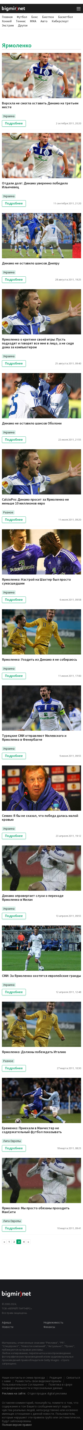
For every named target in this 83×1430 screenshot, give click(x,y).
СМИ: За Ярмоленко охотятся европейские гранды (41, 975)
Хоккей (7, 21)
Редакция (55, 1377)
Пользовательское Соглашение (23, 1384)
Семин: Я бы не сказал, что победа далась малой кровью (40, 817)
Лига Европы (12, 1141)
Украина (8, 116)
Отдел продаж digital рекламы (47, 1393)
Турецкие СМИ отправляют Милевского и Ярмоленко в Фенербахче (34, 737)
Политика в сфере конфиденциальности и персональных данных (37, 1386)
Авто (44, 21)
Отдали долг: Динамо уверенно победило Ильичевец (35, 185)
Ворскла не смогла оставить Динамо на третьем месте (40, 105)
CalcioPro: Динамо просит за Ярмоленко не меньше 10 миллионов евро (35, 501)
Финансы (49, 1327)
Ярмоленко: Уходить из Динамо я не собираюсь (39, 659)
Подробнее (14, 123)
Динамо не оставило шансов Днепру (30, 263)
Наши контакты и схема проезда (23, 1377)
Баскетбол (65, 17)
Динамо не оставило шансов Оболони (32, 423)
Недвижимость (53, 1322)
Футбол (22, 17)
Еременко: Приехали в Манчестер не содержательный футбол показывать (32, 1130)
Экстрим (8, 25)
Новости (7, 1327)
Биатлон (48, 17)
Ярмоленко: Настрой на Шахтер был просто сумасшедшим (36, 581)
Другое (23, 25)
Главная (7, 17)
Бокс (34, 17)
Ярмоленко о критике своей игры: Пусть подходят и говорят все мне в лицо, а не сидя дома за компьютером (38, 343)
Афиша (6, 1322)
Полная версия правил (17, 1425)
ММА (33, 21)
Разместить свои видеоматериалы (38, 1381)
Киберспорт (60, 21)
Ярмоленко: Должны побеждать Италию (34, 1052)
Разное (8, 512)
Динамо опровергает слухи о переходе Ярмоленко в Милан (33, 897)
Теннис (21, 21)
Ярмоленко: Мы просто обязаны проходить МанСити (35, 1210)
